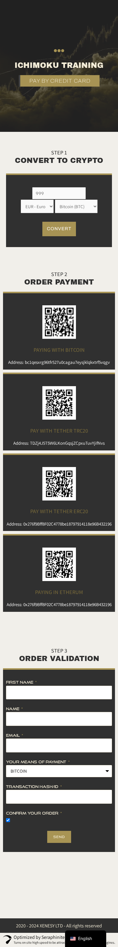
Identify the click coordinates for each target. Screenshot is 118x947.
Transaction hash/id (33, 786)
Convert (59, 228)
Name (13, 709)
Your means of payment (36, 762)
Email (13, 735)
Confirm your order (33, 813)
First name (20, 682)
